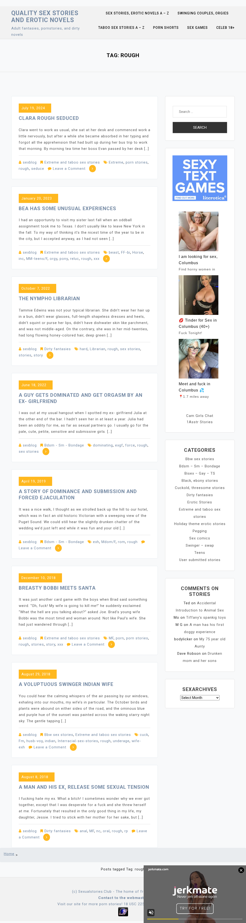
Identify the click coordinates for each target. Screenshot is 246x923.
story (38, 355)
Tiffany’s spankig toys (206, 617)
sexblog (30, 162)
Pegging (200, 531)
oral (106, 831)
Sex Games (197, 28)
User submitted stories (200, 560)
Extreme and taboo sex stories (72, 162)
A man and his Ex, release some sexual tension (84, 787)
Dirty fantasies (57, 349)
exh (96, 542)
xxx (96, 259)
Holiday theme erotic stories (200, 524)
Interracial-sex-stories (78, 741)
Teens (199, 552)
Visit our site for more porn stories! (90, 904)
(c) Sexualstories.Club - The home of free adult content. (123, 891)
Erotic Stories (199, 502)
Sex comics (199, 538)
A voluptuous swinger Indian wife (66, 684)
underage (121, 741)
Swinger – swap (200, 545)
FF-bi (125, 252)
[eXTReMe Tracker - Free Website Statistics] (123, 911)
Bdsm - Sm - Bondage (64, 445)
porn (120, 638)
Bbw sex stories (58, 735)
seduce (37, 168)
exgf (119, 445)
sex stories (130, 349)
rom (121, 542)
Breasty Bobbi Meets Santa (57, 588)
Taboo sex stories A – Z (121, 28)
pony (64, 259)
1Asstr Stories (200, 422)
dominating (103, 445)
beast (114, 252)
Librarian (97, 349)
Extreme (116, 162)
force (130, 445)
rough (24, 168)
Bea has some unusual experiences (67, 208)
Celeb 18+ (225, 28)
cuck (144, 735)
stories (25, 355)
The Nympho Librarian (49, 298)
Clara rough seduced (49, 118)
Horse (137, 252)
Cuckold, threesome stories (200, 488)
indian (50, 741)
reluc (74, 259)
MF (111, 638)
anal (83, 831)
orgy (53, 259)
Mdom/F (108, 542)
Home (9, 854)
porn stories (137, 162)
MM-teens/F (37, 259)
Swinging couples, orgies (203, 13)
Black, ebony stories (200, 480)
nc (98, 831)
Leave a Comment (69, 168)
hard (84, 349)
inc (21, 259)
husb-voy (34, 741)
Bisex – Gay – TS (199, 473)
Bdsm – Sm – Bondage (199, 466)
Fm (21, 741)
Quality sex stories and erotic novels (44, 17)
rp (126, 831)
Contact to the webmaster (123, 898)
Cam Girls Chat (199, 416)
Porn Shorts (166, 28)
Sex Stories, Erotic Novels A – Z (137, 13)
